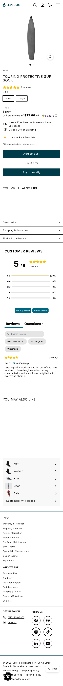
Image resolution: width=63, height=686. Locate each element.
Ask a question (23, 310)
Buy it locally (31, 172)
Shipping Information (15, 230)
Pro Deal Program (12, 582)
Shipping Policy (30, 670)
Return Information (12, 533)
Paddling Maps (10, 587)
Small (8, 98)
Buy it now (31, 163)
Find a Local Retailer (15, 238)
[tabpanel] (31, 360)
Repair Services (11, 537)
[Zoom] (50, 57)
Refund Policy (33, 674)
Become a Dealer (12, 591)
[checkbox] (13, 349)
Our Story (8, 578)
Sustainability (10, 573)
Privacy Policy (10, 670)
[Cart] (50, 5)
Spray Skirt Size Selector (16, 551)
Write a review (40, 310)
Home (6, 70)
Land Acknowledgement (16, 679)
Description (10, 222)
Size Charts (9, 546)
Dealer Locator (10, 556)
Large (21, 98)
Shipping (7, 144)
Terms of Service (12, 674)
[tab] (34, 324)
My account (9, 560)
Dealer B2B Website (13, 596)
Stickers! (7, 600)
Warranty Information (14, 523)
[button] (30, 115)
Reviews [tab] (14, 324)
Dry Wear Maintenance (15, 542)
